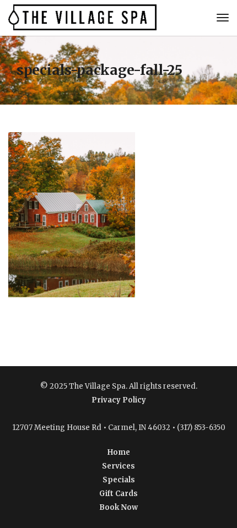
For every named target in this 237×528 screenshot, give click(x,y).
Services (118, 466)
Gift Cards (118, 493)
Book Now (118, 507)
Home (118, 452)
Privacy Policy (118, 400)
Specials (119, 480)
